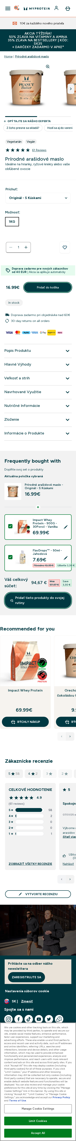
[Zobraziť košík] (68, 8)
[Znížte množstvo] (10, 247)
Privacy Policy (61, 1097)
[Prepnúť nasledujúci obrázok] (71, 89)
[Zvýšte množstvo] (26, 247)
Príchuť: (11, 189)
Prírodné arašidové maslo (32, 56)
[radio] (12, 221)
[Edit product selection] (66, 527)
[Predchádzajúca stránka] (61, 879)
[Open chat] (59, 1019)
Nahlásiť (68, 863)
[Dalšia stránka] (70, 879)
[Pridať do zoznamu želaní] (65, 247)
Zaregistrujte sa (26, 977)
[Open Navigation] (7, 8)
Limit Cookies (38, 1121)
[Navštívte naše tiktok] (28, 1019)
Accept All (38, 1133)
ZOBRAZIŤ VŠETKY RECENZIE (30, 863)
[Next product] (70, 736)
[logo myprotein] (37, 8)
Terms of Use (17, 1100)
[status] (18, 247)
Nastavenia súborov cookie (27, 991)
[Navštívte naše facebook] (18, 1019)
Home (8, 56)
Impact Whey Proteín (25, 690)
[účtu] (57, 8)
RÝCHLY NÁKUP (28, 722)
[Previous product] (61, 736)
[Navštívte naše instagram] (8, 1019)
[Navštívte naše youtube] (39, 1019)
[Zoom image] (47, 66)
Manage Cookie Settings (38, 1108)
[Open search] (17, 8)
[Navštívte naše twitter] (49, 1019)
